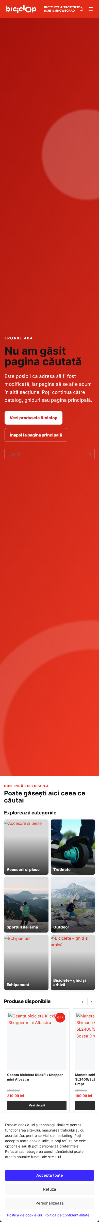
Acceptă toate (49, 1175)
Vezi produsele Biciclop (33, 417)
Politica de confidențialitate (66, 1215)
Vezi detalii (37, 1105)
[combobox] (45, 454)
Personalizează (50, 1203)
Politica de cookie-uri (24, 1215)
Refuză (49, 1189)
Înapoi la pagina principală (36, 434)
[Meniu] (91, 9)
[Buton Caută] (89, 454)
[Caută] (82, 9)
